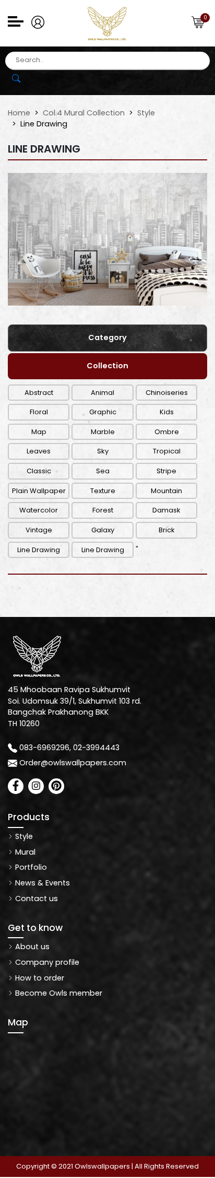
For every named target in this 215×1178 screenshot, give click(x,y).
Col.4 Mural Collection (84, 113)
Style (146, 113)
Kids (167, 412)
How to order (38, 978)
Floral (39, 412)
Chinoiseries (167, 393)
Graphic (102, 412)
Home (19, 113)
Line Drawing (38, 550)
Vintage (39, 530)
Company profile (46, 962)
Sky (103, 451)
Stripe (166, 471)
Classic (39, 471)
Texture (102, 491)
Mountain (166, 491)
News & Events (41, 883)
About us (31, 946)
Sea (103, 471)
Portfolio (30, 867)
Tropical (167, 451)
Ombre (166, 432)
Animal (102, 393)
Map (38, 432)
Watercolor (38, 510)
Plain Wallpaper (39, 491)
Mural (24, 852)
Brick (167, 530)
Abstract (39, 393)
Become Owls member (57, 993)
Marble (103, 432)
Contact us (35, 898)
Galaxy (102, 530)
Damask (166, 510)
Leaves (39, 451)
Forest (102, 510)
